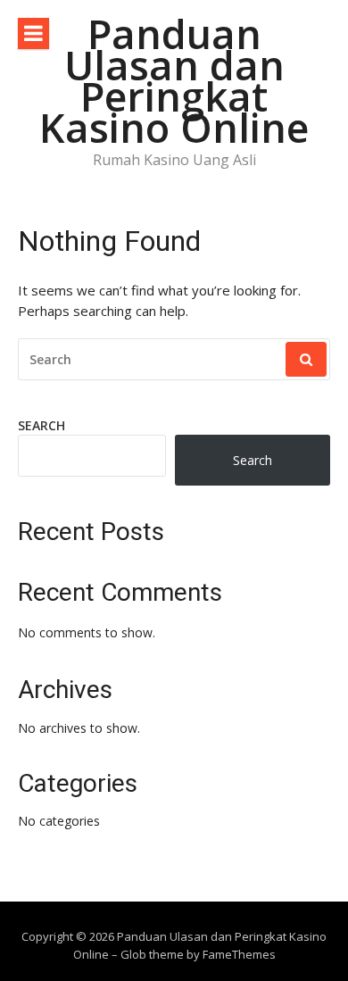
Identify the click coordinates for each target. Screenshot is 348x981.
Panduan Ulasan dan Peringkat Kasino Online (174, 80)
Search (41, 425)
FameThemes (239, 954)
